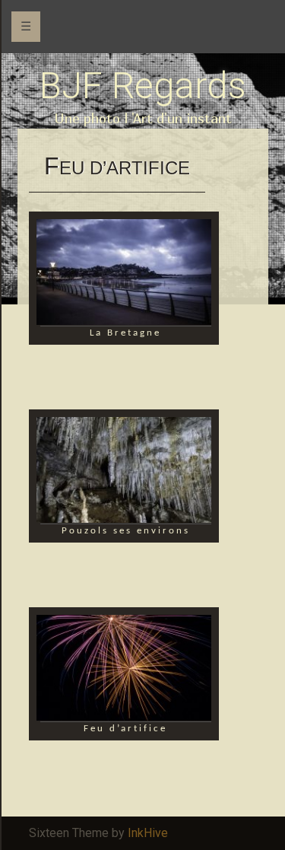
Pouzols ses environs (126, 531)
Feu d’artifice (125, 729)
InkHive (148, 833)
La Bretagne (125, 333)
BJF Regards (143, 85)
